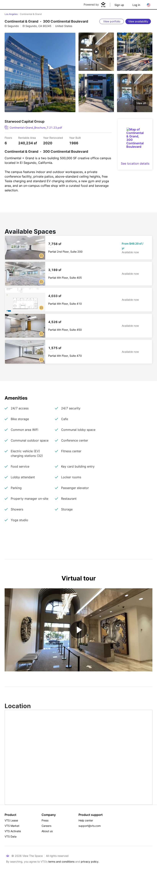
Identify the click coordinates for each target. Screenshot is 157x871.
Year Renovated (53, 137)
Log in (136, 5)
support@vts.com (89, 825)
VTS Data (10, 836)
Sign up (119, 5)
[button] (41, 255)
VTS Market (12, 825)
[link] (57, 128)
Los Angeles (11, 14)
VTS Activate (13, 831)
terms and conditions (61, 861)
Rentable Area (27, 137)
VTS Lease (11, 820)
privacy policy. (90, 861)
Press (45, 820)
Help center (85, 820)
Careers (46, 825)
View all (141, 103)
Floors (8, 137)
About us (47, 831)
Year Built (75, 137)
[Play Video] (78, 629)
